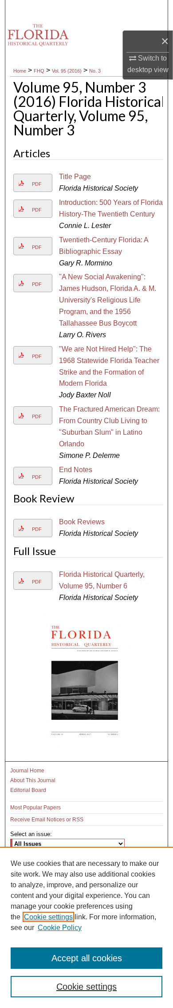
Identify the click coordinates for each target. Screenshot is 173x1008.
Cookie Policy (60, 927)
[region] (86, 927)
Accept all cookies (86, 958)
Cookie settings (48, 917)
